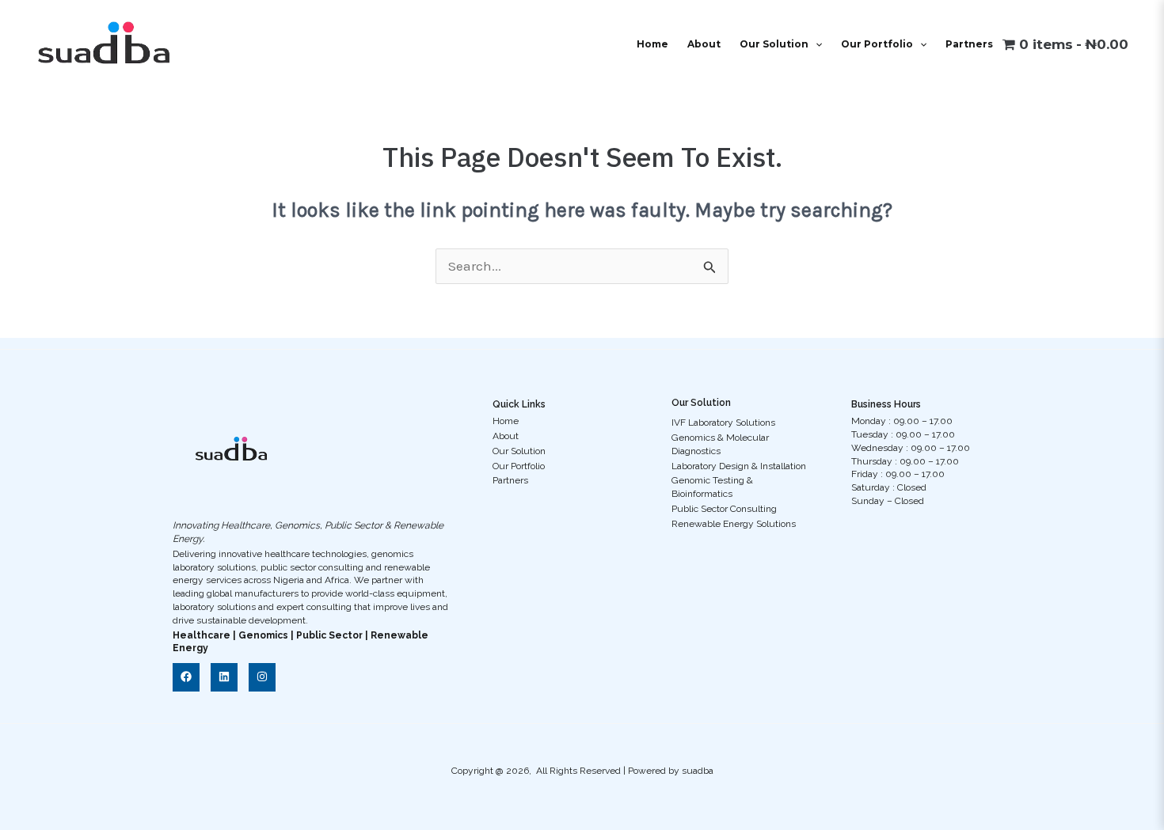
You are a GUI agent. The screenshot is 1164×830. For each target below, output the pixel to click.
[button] (815, 44)
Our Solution (774, 44)
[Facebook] (186, 677)
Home (652, 44)
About (704, 44)
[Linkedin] (224, 677)
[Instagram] (262, 677)
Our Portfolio (877, 44)
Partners (969, 44)
